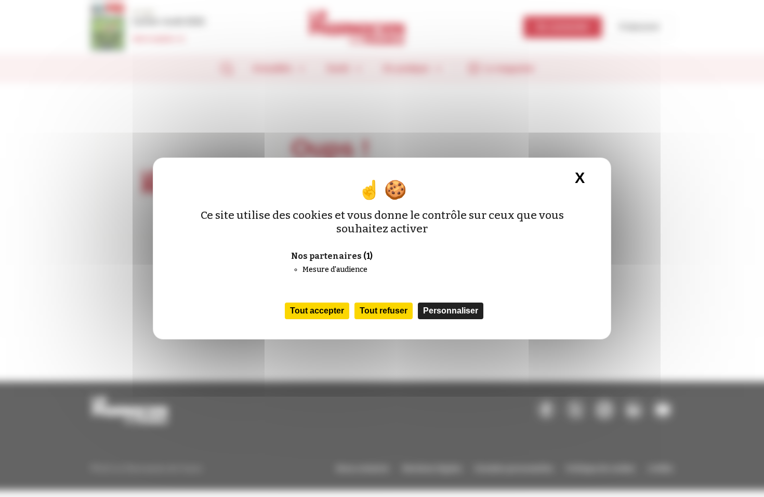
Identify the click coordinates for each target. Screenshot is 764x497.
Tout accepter (317, 310)
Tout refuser (383, 310)
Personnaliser (450, 310)
